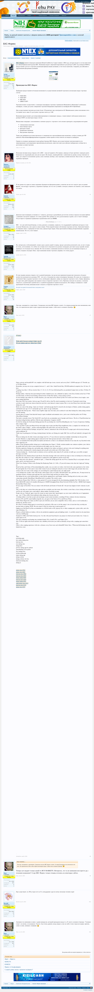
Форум (13, 15)
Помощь (79, 987)
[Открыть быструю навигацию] (89, 30)
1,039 (12, 266)
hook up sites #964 (21, 574)
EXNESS (7, 964)
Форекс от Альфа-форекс (13, 967)
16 (13, 299)
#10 (90, 901)
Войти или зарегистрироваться (82, 1)
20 (13, 913)
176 (13, 85)
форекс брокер (25, 58)
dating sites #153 (20, 587)
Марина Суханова (6, 165)
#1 (90, 147)
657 (13, 326)
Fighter (6, 286)
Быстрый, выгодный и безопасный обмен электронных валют (30, 287)
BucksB (6, 903)
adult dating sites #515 (22, 583)
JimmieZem (7, 347)
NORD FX (8, 961)
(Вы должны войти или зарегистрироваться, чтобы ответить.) (76, 952)
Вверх (88, 987)
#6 (90, 289)
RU (9, 987)
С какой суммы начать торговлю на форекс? (19, 969)
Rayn (5, 317)
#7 (90, 315)
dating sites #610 (20, 572)
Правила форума (43, 15)
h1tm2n (6, 196)
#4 (90, 233)
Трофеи (29, 15)
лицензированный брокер (14, 58)
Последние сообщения (8, 17)
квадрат (6, 226)
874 (13, 205)
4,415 (12, 296)
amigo (36, 46)
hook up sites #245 (21, 579)
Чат (35, 15)
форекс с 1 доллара (35, 58)
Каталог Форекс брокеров (17, 46)
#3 (90, 194)
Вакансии (64, 15)
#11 (90, 931)
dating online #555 (21, 581)
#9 (90, 875)
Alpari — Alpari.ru (10, 959)
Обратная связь (72, 987)
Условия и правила (87, 990)
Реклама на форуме (54, 15)
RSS (91, 987)
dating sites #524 (20, 570)
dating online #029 (21, 577)
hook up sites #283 (21, 576)
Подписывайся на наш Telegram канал (80, 40)
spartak (6, 256)
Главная (7, 15)
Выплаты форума (68, 40)
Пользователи (21, 15)
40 (13, 236)
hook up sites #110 (21, 585)
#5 (90, 254)
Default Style (5, 987)
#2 (90, 162)
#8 (90, 856)
